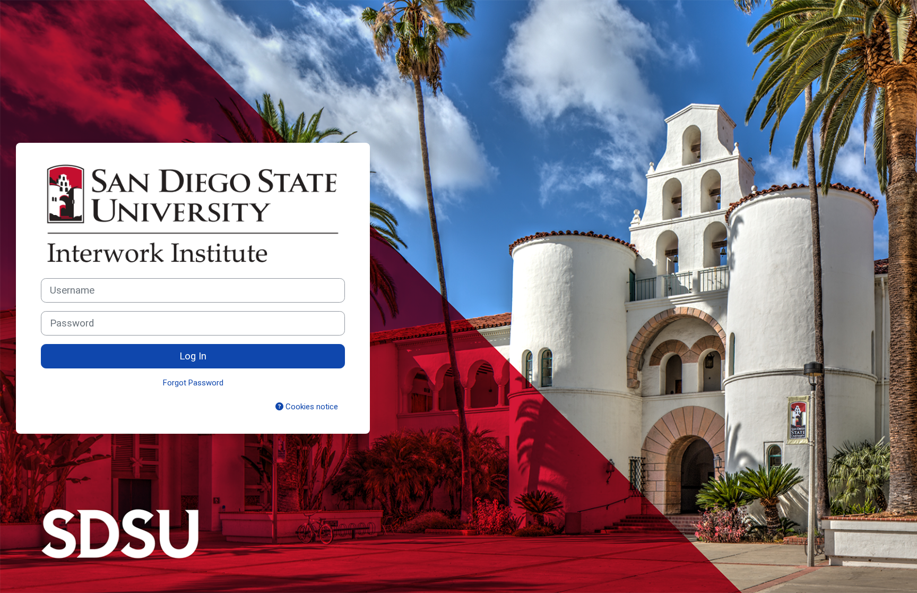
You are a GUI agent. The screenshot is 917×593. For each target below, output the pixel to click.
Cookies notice (310, 406)
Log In (192, 356)
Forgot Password (193, 383)
